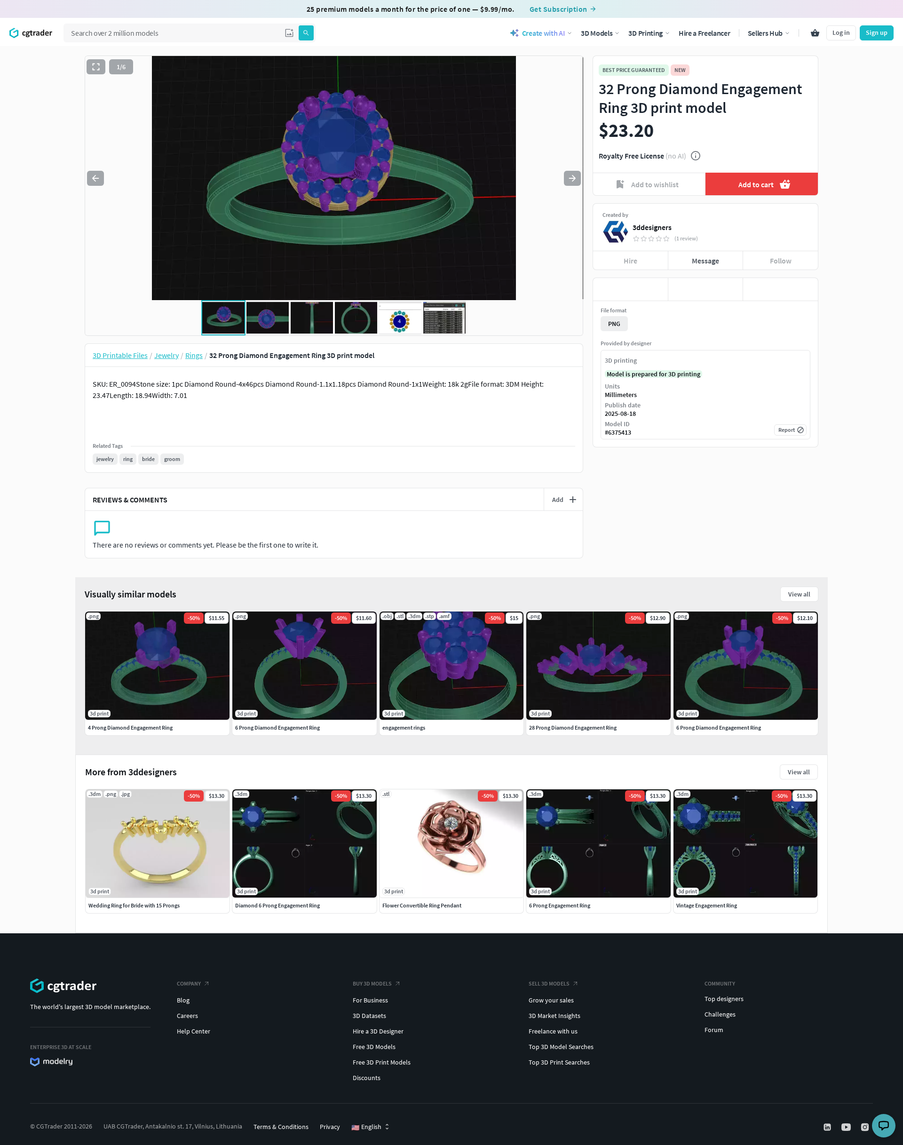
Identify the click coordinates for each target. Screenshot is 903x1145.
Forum (714, 1030)
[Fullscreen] (96, 66)
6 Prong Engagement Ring (559, 905)
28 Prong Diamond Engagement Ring (573, 727)
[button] (289, 32)
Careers (187, 1015)
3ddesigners (652, 227)
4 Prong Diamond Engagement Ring (130, 727)
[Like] (630, 289)
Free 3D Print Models (382, 1062)
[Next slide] (572, 178)
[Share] (780, 289)
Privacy (330, 1126)
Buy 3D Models (372, 983)
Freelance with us (553, 1031)
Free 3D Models (374, 1046)
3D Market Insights (554, 1015)
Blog (183, 1000)
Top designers (724, 998)
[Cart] (815, 32)
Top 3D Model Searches (561, 1046)
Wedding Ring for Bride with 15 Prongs (134, 905)
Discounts (366, 1077)
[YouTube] (847, 1127)
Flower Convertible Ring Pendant (421, 905)
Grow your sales (551, 1000)
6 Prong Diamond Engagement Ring (277, 727)
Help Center (193, 1031)
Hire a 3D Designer (378, 1031)
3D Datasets (369, 1015)
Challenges (720, 1014)
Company (189, 983)
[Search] (306, 32)
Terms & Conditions (281, 1126)
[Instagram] (866, 1127)
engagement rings (403, 727)
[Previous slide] (95, 178)
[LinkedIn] (828, 1127)
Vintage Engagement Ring (706, 905)
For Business (370, 1000)
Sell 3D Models (549, 983)
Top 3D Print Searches (559, 1062)
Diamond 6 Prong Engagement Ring (277, 905)
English (366, 1127)
